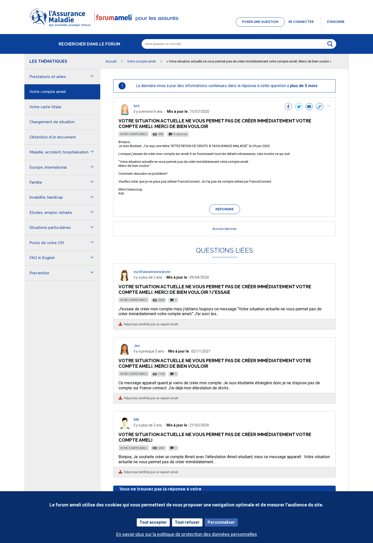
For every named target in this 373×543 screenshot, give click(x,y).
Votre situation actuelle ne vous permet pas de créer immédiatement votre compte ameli (214, 437)
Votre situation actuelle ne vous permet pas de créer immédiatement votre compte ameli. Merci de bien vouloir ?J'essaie (214, 289)
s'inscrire (336, 22)
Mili (136, 420)
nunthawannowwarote (152, 272)
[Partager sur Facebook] (288, 107)
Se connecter (301, 22)
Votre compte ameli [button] (47, 91)
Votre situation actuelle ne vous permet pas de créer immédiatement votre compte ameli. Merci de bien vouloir (214, 363)
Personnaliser (221, 522)
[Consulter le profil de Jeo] (124, 353)
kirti (137, 106)
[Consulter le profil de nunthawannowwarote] (124, 279)
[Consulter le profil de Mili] (124, 427)
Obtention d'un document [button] (52, 137)
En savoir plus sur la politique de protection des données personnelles (186, 534)
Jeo (137, 346)
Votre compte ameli (133, 134)
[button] (186, 27)
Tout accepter (153, 522)
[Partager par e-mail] (309, 107)
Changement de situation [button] (52, 122)
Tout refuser (187, 522)
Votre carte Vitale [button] (45, 107)
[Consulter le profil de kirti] (124, 113)
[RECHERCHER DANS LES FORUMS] (330, 44)
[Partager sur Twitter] (298, 107)
